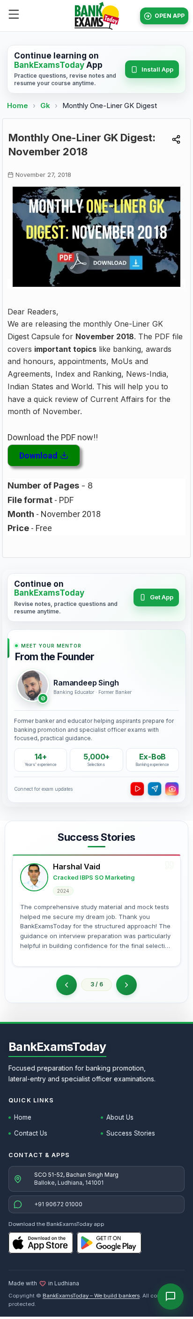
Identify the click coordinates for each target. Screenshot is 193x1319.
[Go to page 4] (126, 985)
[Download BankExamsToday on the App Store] (40, 1242)
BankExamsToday (57, 1047)
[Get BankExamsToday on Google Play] (109, 1242)
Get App (161, 597)
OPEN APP (170, 15)
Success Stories (130, 1133)
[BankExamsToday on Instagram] (172, 789)
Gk (45, 105)
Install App (157, 69)
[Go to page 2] (66, 985)
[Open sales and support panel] (170, 1296)
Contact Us (30, 1133)
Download (38, 455)
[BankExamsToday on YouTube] (137, 789)
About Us (120, 1117)
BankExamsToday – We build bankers (91, 1295)
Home (17, 105)
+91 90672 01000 (58, 1204)
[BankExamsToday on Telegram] (155, 789)
